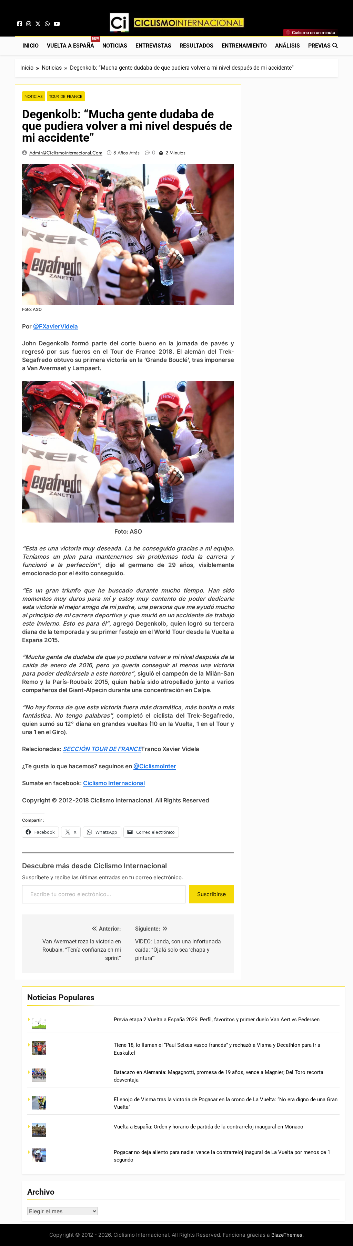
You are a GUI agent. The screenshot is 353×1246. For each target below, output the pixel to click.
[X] (38, 24)
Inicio (30, 45)
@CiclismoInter (154, 766)
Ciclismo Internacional (114, 783)
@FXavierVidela (55, 326)
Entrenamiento (244, 45)
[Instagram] (28, 24)
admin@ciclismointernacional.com (65, 152)
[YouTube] (57, 24)
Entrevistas (153, 45)
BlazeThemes (286, 1235)
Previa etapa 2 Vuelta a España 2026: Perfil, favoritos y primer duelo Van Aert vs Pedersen (217, 1019)
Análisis (287, 45)
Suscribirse (211, 894)
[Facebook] (19, 24)
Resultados (196, 45)
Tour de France (65, 96)
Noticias (114, 45)
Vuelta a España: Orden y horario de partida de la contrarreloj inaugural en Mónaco (208, 1127)
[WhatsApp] (47, 24)
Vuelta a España (72, 43)
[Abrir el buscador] (335, 45)
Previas (319, 45)
